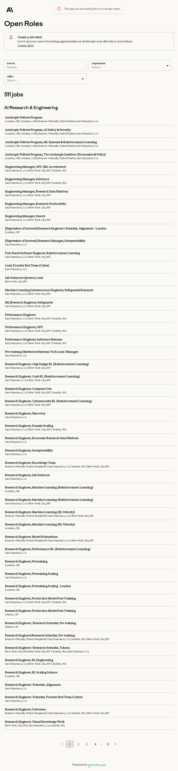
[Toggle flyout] (167, 66)
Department (98, 63)
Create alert (26, 45)
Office (10, 76)
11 (108, 744)
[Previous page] (62, 744)
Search (11, 63)
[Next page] (115, 744)
